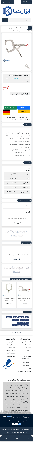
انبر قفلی (24, 81)
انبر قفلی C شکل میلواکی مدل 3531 (20, 325)
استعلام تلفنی (23, 111)
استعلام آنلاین (22, 107)
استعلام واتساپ (10, 107)
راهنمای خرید (11, 342)
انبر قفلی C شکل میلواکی (22, 322)
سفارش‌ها (28, 345)
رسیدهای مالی (27, 347)
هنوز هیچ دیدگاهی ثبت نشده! (16, 233)
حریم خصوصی (11, 347)
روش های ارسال (10, 345)
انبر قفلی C (15, 320)
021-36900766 (26, 2)
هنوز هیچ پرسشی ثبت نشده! (16, 270)
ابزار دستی (9, 317)
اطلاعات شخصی (26, 342)
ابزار (15, 317)
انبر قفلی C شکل (24, 320)
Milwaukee (15, 78)
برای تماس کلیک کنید (16, 333)
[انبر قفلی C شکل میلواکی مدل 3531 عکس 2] (27, 66)
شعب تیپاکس (11, 353)
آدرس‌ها (28, 350)
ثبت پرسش (16, 259)
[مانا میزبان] (16, 424)
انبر (26, 317)
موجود (28, 168)
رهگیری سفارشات (10, 350)
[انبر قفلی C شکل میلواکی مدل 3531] (16, 48)
